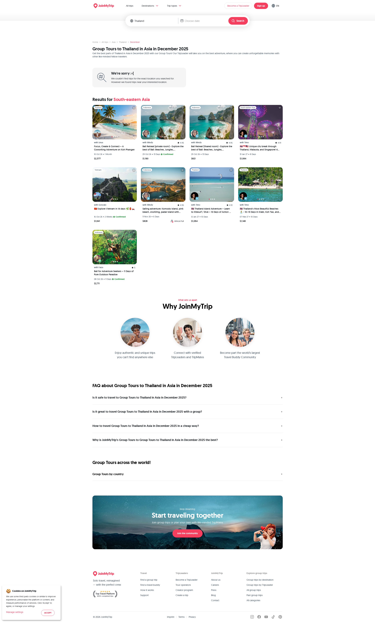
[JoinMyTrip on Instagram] (252, 617)
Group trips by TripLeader (260, 584)
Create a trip (182, 595)
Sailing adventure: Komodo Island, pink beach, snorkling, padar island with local (163, 210)
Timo (246, 142)
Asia (113, 42)
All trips (129, 5)
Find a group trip (148, 579)
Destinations (148, 5)
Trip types (172, 5)
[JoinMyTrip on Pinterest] (280, 617)
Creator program (184, 590)
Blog (213, 595)
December (135, 42)
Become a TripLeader (238, 5)
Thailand (123, 42)
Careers (215, 584)
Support (144, 595)
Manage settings (14, 612)
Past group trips (255, 595)
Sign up (261, 5)
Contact (215, 600)
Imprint (170, 616)
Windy (150, 142)
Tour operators (183, 584)
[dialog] (31, 602)
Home (95, 42)
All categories (253, 600)
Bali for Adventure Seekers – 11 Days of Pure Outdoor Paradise (114, 273)
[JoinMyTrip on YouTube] (266, 617)
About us (215, 579)
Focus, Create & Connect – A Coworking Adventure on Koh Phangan (114, 148)
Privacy (192, 616)
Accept (47, 612)
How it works (147, 590)
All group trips (254, 590)
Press (213, 590)
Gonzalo (102, 205)
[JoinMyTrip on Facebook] (259, 617)
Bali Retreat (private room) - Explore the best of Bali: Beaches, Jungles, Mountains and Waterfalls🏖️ (163, 148)
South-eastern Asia (132, 99)
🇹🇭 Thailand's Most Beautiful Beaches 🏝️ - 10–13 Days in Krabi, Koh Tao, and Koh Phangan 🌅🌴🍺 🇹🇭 (259, 210)
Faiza (101, 267)
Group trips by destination (260, 579)
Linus (101, 142)
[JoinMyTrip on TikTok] (273, 617)
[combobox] (156, 21)
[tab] (111, 137)
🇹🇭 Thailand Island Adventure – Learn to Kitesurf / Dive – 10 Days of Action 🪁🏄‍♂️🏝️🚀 (211, 210)
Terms (181, 616)
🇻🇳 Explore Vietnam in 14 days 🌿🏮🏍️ (114, 208)
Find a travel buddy (150, 584)
